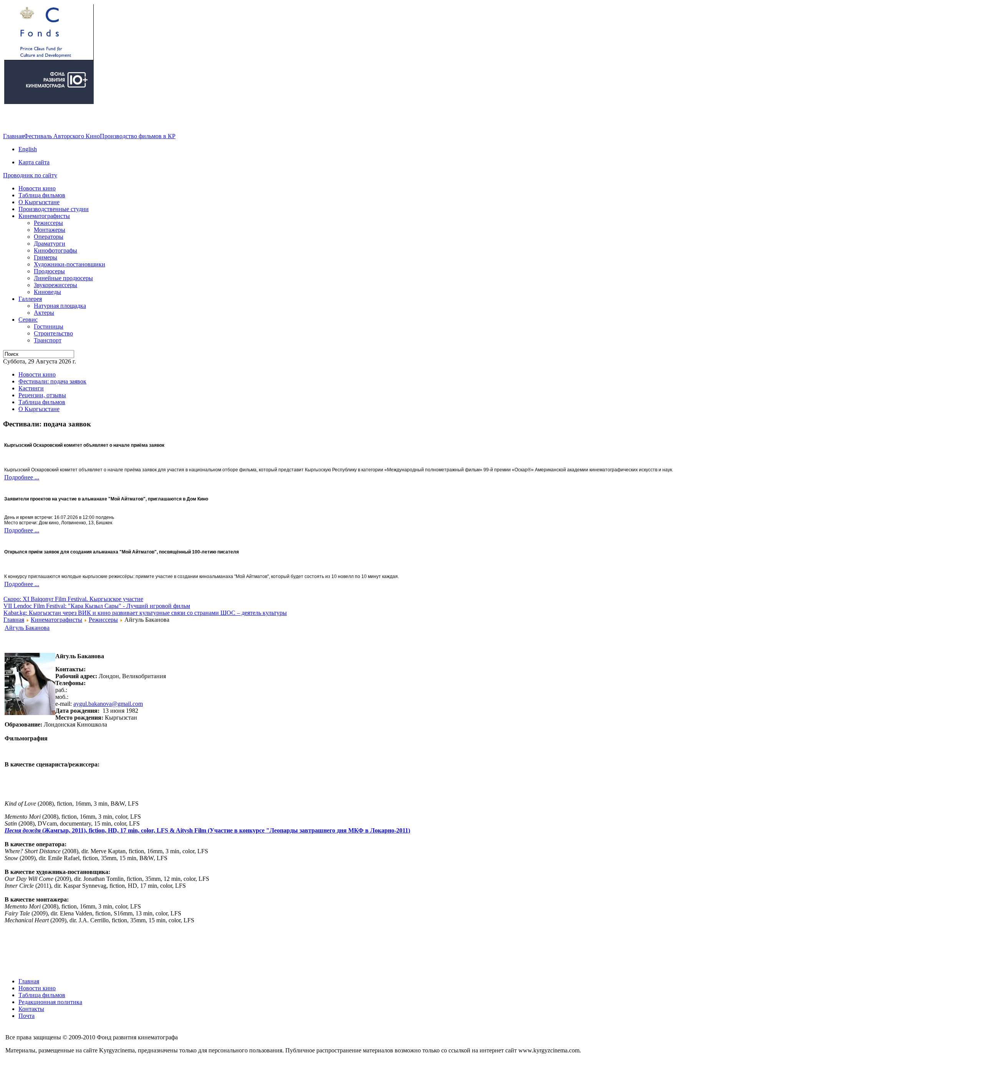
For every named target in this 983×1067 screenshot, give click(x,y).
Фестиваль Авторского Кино (62, 136)
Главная (13, 136)
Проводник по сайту (30, 175)
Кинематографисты (56, 619)
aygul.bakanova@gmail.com (108, 703)
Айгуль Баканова (27, 627)
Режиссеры (103, 619)
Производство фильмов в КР (137, 136)
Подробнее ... (21, 477)
